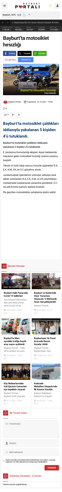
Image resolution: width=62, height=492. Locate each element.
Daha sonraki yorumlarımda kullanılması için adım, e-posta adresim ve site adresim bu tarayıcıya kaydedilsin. (30, 461)
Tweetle (27, 53)
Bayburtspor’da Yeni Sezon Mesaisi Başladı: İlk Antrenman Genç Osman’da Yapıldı (37, 22)
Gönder (42, 53)
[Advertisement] (31, 227)
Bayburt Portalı (14, 102)
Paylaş (12, 53)
